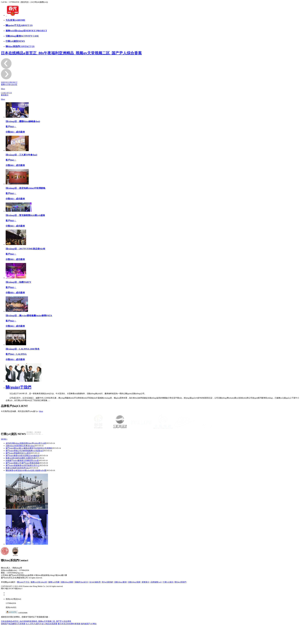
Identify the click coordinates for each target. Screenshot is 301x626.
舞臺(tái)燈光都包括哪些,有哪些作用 (20, 458)
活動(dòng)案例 (120, 582)
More (3, 89)
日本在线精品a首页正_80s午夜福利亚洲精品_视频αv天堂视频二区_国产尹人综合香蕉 (71, 53)
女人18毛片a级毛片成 (35, 624)
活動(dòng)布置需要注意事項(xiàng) (20, 446)
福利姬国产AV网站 (89, 624)
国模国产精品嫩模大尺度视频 (13, 624)
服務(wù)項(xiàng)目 (39, 582)
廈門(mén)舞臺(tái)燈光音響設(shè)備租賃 (22, 456)
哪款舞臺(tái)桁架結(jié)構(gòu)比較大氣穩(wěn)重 (26, 470)
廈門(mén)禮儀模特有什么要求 (18, 453)
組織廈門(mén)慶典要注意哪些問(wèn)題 (22, 460)
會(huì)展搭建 (107, 582)
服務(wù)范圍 (53, 582)
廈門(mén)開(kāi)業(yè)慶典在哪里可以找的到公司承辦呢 (29, 448)
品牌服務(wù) (156, 582)
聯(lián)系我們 (180, 582)
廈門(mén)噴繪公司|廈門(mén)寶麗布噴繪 (22, 463)
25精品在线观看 (50, 624)
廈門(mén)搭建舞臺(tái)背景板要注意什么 (22, 465)
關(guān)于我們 (18, 387)
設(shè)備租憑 (95, 582)
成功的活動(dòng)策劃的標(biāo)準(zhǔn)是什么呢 (26, 443)
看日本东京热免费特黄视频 (69, 624)
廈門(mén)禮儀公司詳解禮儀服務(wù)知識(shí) (24, 451)
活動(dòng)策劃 (67, 582)
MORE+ (4, 439)
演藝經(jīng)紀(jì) (81, 582)
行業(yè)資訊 (168, 582)
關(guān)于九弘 (23, 582)
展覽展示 (145, 582)
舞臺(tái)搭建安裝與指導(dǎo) (17, 468)
